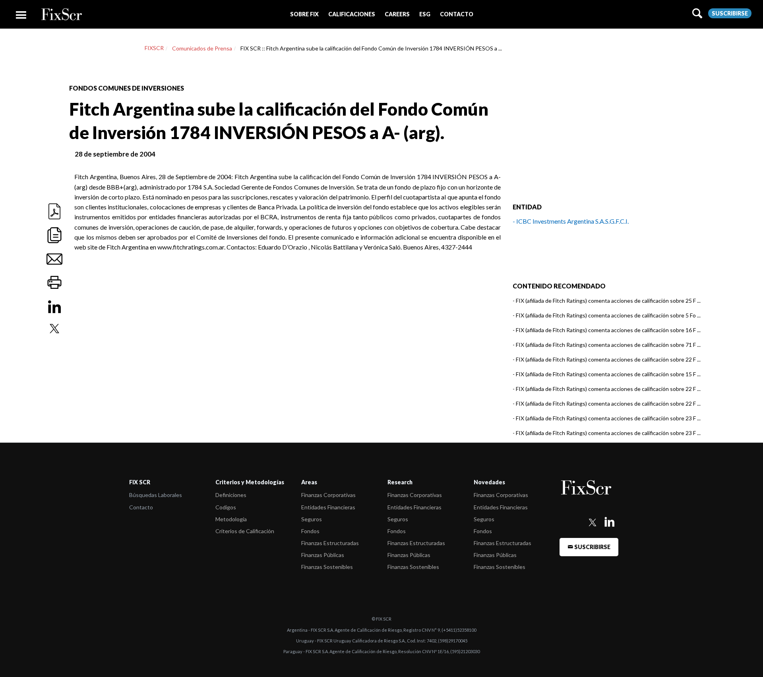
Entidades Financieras (328, 507)
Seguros (311, 519)
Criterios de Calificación (244, 531)
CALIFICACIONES (351, 14)
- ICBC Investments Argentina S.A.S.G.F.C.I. (571, 221)
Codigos (225, 507)
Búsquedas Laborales (155, 494)
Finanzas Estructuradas (330, 543)
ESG (424, 14)
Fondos (310, 531)
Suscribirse (730, 13)
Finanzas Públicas (322, 554)
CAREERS (397, 14)
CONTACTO (456, 14)
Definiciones (230, 494)
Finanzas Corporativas (328, 494)
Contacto (141, 507)
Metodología (231, 519)
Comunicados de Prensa (202, 48)
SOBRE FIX (304, 14)
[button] (304, 14)
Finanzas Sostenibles (327, 566)
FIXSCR (154, 47)
